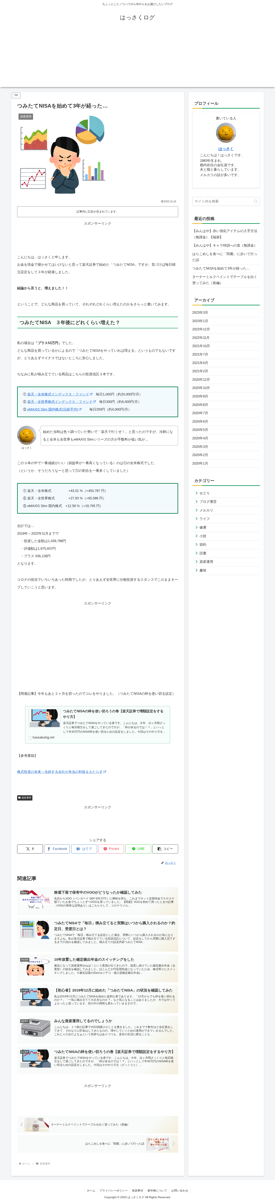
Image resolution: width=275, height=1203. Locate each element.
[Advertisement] (137, 59)
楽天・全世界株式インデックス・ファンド (59, 402)
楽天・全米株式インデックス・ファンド (58, 394)
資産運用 (26, 797)
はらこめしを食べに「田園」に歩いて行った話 (224, 257)
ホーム (91, 1190)
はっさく (226, 149)
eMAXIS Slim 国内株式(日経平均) (52, 409)
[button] (165, 849)
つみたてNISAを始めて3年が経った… (221, 268)
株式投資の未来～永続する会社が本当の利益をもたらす (60, 772)
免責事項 (137, 1190)
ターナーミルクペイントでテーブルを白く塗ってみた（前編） (224, 280)
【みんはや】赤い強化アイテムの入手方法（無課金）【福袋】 (224, 234)
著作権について (157, 1190)
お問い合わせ (179, 1190)
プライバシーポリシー (113, 1190)
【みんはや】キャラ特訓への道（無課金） (224, 245)
